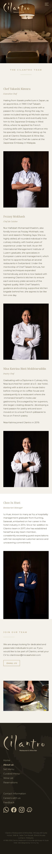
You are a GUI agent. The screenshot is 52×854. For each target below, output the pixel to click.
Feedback (8, 802)
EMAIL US (12, 663)
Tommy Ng (35, 843)
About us (8, 764)
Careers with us (11, 798)
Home (26, 9)
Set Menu (8, 769)
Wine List (8, 778)
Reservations (10, 782)
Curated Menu (11, 773)
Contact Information (14, 793)
